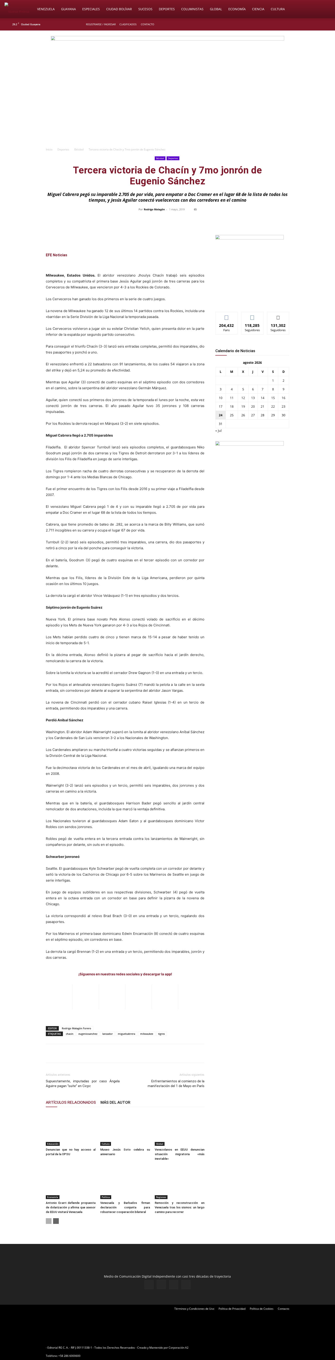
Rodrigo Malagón (154, 209)
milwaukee (146, 1033)
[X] (316, 24)
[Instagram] (308, 24)
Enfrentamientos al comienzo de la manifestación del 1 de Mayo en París (176, 1083)
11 (232, 398)
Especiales (91, 9)
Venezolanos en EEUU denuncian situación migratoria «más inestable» (179, 1154)
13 (253, 398)
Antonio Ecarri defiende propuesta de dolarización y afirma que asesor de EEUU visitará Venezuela (70, 1207)
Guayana (68, 9)
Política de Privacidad (232, 1309)
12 (243, 398)
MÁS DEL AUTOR (115, 1102)
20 (253, 406)
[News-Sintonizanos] (249, 238)
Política (106, 1197)
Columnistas (192, 9)
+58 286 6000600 (69, 1356)
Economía (237, 9)
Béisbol (79, 149)
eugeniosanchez (87, 1033)
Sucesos (145, 9)
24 (220, 415)
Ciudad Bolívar (119, 9)
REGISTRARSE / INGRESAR (101, 24)
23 (283, 406)
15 (273, 398)
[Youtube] (323, 24)
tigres (161, 1033)
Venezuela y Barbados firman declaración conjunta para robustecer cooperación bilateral (125, 1207)
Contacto (147, 24)
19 (243, 406)
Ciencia (258, 9)
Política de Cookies (261, 1309)
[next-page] (56, 1221)
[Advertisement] (167, 110)
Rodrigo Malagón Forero (76, 1028)
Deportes (167, 9)
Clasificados (128, 24)
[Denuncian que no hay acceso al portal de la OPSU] (70, 1129)
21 (262, 406)
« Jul (218, 430)
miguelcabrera (126, 1033)
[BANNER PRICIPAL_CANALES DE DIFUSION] (167, 56)
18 (232, 406)
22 (273, 406)
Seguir (252, 315)
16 (283, 398)
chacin (69, 1033)
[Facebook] (301, 24)
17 (220, 406)
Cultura (278, 9)
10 (220, 398)
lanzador (107, 1033)
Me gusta (226, 315)
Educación (52, 1143)
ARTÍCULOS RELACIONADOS (71, 1102)
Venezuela (46, 9)
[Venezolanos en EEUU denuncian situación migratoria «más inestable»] (179, 1129)
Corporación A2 (178, 1348)
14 (262, 398)
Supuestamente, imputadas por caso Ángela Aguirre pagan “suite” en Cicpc (83, 1083)
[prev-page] (49, 1221)
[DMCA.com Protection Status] (225, 1348)
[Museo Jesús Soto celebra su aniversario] (125, 1129)
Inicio (49, 149)
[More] (263, 219)
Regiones (161, 1197)
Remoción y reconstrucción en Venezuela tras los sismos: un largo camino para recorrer (179, 1207)
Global (216, 9)
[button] (325, 9)
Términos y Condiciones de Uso (194, 1309)
